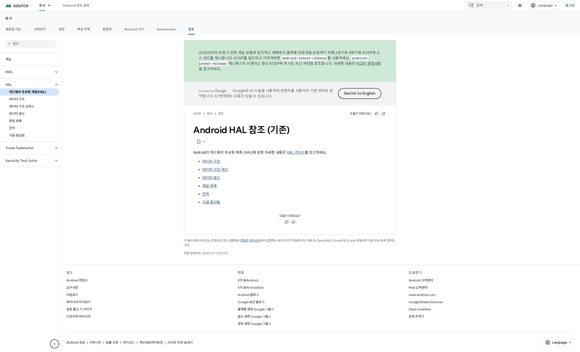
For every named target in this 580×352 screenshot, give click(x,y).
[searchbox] (30, 43)
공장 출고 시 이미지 (79, 309)
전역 (205, 194)
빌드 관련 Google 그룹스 (254, 316)
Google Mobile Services (425, 302)
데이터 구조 (211, 161)
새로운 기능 (13, 29)
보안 (62, 29)
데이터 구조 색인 (215, 170)
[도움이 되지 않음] (383, 113)
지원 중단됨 (211, 202)
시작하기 (40, 29)
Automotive (166, 29)
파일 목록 (209, 186)
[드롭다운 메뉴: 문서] (51, 5)
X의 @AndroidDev (251, 287)
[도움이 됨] (376, 113)
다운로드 (72, 295)
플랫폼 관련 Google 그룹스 (256, 309)
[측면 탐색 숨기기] (54, 343)
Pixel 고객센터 (418, 287)
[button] (27, 72)
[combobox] (489, 5)
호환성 (107, 29)
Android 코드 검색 (76, 5)
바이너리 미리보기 (78, 302)
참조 (191, 29)
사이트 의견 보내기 (180, 342)
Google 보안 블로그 (251, 302)
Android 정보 (75, 342)
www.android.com (422, 295)
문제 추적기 (416, 316)
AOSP (197, 113)
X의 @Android (248, 280)
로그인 (570, 5)
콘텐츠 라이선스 (250, 240)
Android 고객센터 (421, 280)
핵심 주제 (83, 29)
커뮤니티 (95, 342)
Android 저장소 (77, 280)
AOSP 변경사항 (368, 63)
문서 (42, 5)
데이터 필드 (211, 178)
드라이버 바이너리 (78, 316)
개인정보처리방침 (151, 342)
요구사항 (72, 287)
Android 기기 (134, 29)
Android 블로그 (248, 295)
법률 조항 (112, 342)
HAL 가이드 (296, 152)
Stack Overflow (420, 309)
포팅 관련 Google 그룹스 (254, 324)
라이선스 (129, 342)
